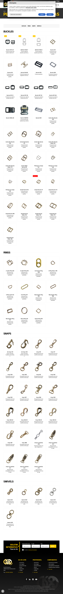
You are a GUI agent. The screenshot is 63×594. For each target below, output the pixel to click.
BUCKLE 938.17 (24, 50)
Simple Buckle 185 (10, 213)
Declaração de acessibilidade (38, 590)
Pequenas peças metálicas (54, 567)
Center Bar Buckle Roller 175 (10, 166)
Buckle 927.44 (52, 95)
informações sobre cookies (31, 7)
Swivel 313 (53, 500)
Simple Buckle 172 (53, 189)
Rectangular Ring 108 (53, 295)
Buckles (24, 26)
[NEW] (10, 42)
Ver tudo (21, 572)
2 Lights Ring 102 (10, 270)
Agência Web (46, 590)
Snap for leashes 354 (39, 443)
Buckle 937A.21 (10, 50)
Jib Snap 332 (24, 352)
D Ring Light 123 (10, 294)
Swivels (39, 26)
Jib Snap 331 (10, 352)
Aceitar (50, 14)
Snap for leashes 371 (10, 467)
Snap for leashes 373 (39, 467)
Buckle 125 (53, 50)
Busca (58, 5)
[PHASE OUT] (39, 182)
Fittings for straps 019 (10, 190)
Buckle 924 (53, 72)
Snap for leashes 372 (24, 467)
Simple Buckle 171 (38, 189)
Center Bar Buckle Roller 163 (53, 142)
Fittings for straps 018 (53, 166)
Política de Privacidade (32, 549)
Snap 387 (10, 442)
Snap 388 (24, 442)
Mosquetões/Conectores (54, 565)
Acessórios (21, 562)
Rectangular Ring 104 (39, 295)
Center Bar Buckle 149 (53, 118)
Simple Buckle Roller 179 (53, 214)
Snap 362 (53, 374)
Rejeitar (41, 14)
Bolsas (20, 567)
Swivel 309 (38, 500)
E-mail (32, 543)
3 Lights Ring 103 (24, 270)
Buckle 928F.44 (24, 118)
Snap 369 (53, 397)
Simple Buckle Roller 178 (38, 214)
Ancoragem (21, 564)
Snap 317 (53, 352)
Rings (29, 26)
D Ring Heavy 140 (53, 270)
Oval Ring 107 (24, 294)
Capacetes (21, 568)
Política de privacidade (18, 590)
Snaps (33, 26)
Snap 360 (24, 374)
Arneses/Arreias (22, 565)
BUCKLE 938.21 (38, 50)
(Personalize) (31, 590)
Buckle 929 (38, 118)
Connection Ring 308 (39, 271)
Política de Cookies (26, 590)
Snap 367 (24, 397)
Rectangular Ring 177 (10, 319)
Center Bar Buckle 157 (24, 142)
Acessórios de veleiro (53, 562)
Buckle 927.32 (38, 95)
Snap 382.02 (10, 420)
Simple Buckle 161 (24, 189)
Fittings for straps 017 (38, 166)
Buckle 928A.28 (10, 118)
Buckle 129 (10, 72)
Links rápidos (51, 564)
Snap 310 (38, 352)
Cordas (20, 570)
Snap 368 (38, 397)
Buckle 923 (38, 72)
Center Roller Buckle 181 (24, 166)
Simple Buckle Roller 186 (10, 238)
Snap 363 (10, 397)
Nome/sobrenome (26, 543)
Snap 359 (10, 374)
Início (5, 11)
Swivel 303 (24, 500)
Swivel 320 (10, 522)
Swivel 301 (10, 500)
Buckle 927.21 (10, 95)
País (41, 543)
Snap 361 (38, 374)
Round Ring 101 (24, 318)
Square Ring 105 (39, 318)
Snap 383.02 (38, 420)
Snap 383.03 (53, 420)
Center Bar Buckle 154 (10, 142)
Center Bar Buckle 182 (38, 142)
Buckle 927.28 (24, 95)
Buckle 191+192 (24, 72)
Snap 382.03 (24, 420)
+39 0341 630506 (9, 572)
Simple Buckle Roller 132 (24, 214)
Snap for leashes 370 (53, 443)
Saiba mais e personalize (16, 14)
